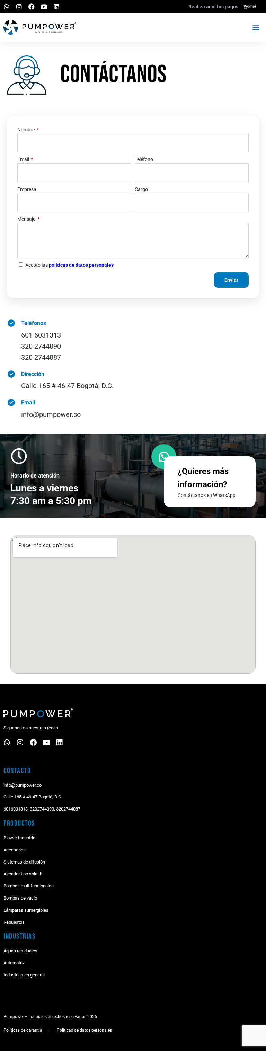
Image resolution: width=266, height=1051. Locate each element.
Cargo (141, 189)
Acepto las (69, 265)
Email (23, 159)
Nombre (26, 129)
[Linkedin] (56, 6)
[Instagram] (19, 6)
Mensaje (26, 219)
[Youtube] (44, 6)
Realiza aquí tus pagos (213, 6)
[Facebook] (31, 6)
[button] (255, 27)
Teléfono (144, 159)
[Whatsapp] (6, 6)
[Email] (11, 402)
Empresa (26, 189)
